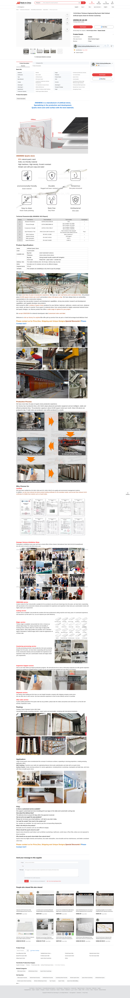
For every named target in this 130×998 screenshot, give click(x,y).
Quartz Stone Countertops (45, 971)
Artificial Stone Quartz (100, 977)
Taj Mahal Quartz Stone (45, 953)
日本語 (80, 989)
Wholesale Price (67, 988)
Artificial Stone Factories (48, 977)
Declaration (79, 992)
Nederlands (67, 989)
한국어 (76, 989)
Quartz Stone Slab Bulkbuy (72, 980)
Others (66, 958)
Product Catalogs (35, 950)
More (17, 983)
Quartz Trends (61, 980)
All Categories (21, 7)
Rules (113, 7)
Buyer (82, 7)
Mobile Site (94, 988)
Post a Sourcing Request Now (54, 881)
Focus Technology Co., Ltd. (56, 992)
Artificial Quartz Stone (53, 9)
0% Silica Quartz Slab (45, 955)
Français (47, 989)
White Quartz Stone (21, 971)
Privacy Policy (85, 992)
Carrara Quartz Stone (69, 955)
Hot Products (31, 988)
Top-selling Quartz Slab (21, 953)
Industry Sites (73, 988)
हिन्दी (83, 989)
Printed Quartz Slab (69, 953)
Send (26, 881)
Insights (99, 988)
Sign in (112, 3)
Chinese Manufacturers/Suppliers (49, 988)
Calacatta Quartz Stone (94, 953)
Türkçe (91, 989)
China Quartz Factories (22, 977)
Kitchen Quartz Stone (74, 977)
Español (37, 989)
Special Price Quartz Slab (21, 955)
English (33, 989)
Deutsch (62, 989)
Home (17, 9)
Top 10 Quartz (53, 980)
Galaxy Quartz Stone (20, 958)
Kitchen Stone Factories (35, 977)
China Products (38, 988)
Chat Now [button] (104, 27)
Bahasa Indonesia (102, 989)
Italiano (58, 989)
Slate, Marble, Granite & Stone (36, 9)
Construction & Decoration (25, 9)
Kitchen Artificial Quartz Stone (40, 980)
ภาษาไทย (87, 989)
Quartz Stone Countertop (46, 958)
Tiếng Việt (96, 989)
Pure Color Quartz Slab (94, 955)
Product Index (88, 988)
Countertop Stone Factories (61, 977)
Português (42, 989)
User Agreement (72, 992)
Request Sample (101, 30)
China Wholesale (59, 988)
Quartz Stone (45, 9)
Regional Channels (81, 988)
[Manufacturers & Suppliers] (23, 2)
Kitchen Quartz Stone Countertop (24, 980)
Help (90, 7)
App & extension (97, 7)
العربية (72, 989)
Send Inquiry (83, 27)
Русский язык (52, 989)
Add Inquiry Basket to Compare (43, 57)
